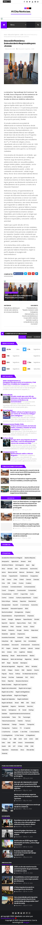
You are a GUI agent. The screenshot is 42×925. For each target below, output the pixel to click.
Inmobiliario (5, 645)
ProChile (11, 677)
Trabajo (14, 724)
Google (19, 630)
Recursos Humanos (22, 681)
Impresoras (21, 634)
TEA (19, 717)
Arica (3, 569)
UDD (36, 739)
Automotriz (33, 569)
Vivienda (4, 753)
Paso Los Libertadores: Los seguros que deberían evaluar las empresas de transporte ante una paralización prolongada (26, 504)
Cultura (11, 598)
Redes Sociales (6, 684)
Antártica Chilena (7, 565)
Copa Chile (24, 594)
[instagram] (35, 2)
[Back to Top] (29, 913)
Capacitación (13, 576)
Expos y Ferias (21, 623)
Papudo (4, 674)
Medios (32, 655)
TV (21, 728)
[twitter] (30, 2)
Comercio (5, 587)
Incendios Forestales (8, 637)
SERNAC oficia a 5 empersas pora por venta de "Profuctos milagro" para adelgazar (23, 414)
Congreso (11, 590)
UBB (15, 739)
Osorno (36, 670)
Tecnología (26, 717)
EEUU (26, 608)
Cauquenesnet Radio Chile (13, 424)
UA (10, 739)
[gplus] (38, 2)
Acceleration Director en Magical (12, 558)
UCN (25, 739)
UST (14, 746)
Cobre (14, 583)
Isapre (8, 648)
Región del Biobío (23, 699)
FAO (35, 623)
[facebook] (24, 2)
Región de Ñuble (7, 695)
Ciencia (28, 579)
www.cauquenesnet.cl (11, 381)
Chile (15, 579)
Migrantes (28, 659)
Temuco (27, 721)
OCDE (3, 670)
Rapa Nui (10, 681)
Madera (29, 652)
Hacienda (5, 634)
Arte (16, 569)
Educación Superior (13, 35)
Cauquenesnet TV (10, 452)
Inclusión (20, 637)
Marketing (5, 655)
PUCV (32, 677)
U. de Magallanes (7, 735)
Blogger (26, 922)
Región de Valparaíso (8, 699)
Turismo (14, 728)
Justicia (23, 648)
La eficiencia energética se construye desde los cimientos (26, 535)
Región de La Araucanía (9, 688)
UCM (20, 739)
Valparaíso (5, 750)
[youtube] (32, 2)
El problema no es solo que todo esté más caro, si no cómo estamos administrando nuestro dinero (27, 822)
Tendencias (5, 724)
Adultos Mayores (30, 558)
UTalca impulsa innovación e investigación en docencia (24, 888)
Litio (15, 652)
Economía (34, 605)
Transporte (30, 724)
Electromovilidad (7, 612)
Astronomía (24, 569)
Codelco (28, 583)
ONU (23, 670)
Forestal (18, 627)
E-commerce (25, 605)
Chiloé (21, 579)
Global (4, 630)
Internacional (25, 645)
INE (11, 641)
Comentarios (31, 498)
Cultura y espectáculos (23, 598)
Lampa (37, 648)
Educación (5, 608)
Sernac (4, 710)
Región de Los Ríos (7, 692)
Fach (29, 623)
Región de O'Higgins (20, 695)
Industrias (5, 641)
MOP (3, 663)
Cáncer (4, 576)
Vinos (22, 750)
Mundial (15, 663)
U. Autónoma (6, 732)
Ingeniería (18, 641)
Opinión (29, 670)
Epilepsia (18, 619)
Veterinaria (14, 750)
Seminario (21, 706)
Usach (4, 746)
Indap (27, 637)
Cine (3, 583)
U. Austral (27, 728)
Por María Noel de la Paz (30, 674)
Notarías (34, 666)
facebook (37, 337)
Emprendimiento (19, 616)
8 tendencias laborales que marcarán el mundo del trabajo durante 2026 (25, 853)
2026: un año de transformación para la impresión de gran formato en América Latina (26, 869)
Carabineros (24, 576)
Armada (9, 569)
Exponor (12, 623)
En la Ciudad (7, 410)
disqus (29, 337)
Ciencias (36, 579)
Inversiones (35, 645)
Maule (12, 655)
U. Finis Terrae (19, 735)
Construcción (21, 590)
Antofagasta (19, 565)
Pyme (3, 681)
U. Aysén (15, 732)
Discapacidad (6, 605)
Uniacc (20, 742)
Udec (3, 742)
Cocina (21, 583)
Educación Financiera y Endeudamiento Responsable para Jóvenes (18, 297)
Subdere (4, 713)
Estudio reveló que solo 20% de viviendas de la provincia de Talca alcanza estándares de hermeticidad (23, 399)
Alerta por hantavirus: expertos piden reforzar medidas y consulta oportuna (23, 480)
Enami (4, 619)
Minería (36, 659)
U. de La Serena (34, 732)
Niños (27, 666)
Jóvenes (15, 648)
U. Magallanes (30, 735)
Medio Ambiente (22, 655)
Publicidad (19, 677)
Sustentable (6, 717)
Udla (9, 742)
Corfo (32, 594)
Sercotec (30, 706)
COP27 (16, 594)
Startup (31, 710)
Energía (10, 619)
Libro (3, 652)
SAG (27, 703)
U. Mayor (4, 739)
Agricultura (15, 561)
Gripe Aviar (34, 630)
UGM (21, 35)
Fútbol (32, 627)
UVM (32, 746)
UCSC (31, 739)
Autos (4, 572)
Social (24, 710)
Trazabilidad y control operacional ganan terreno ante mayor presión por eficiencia (26, 879)
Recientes (10, 498)
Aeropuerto (5, 561)
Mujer (8, 663)
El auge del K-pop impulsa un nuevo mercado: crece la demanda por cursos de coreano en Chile (24, 441)
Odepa (10, 670)
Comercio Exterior (16, 587)
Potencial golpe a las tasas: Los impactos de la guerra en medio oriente (25, 832)
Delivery (15, 601)
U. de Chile (23, 732)
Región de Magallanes (23, 692)
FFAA (12, 627)
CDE (3, 579)
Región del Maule (7, 703)
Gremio (26, 630)
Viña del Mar (30, 750)
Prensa (4, 677)
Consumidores (6, 594)
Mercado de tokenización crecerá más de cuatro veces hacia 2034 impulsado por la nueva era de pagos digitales (24, 472)
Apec (27, 565)
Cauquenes (34, 576)
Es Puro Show (8, 438)
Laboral (30, 648)
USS (9, 746)
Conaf (4, 590)
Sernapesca (12, 710)
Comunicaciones (29, 587)
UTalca (20, 746)
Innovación (15, 645)
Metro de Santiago (16, 659)
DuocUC (15, 605)
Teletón (20, 721)
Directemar (32, 601)
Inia (25, 641)
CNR (8, 583)
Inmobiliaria (32, 641)
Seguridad (5, 706)
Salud (33, 703)
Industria (34, 637)
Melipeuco (5, 659)
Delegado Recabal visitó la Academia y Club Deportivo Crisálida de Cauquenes (19, 383)
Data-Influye (6, 601)
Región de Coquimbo (20, 684)
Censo (9, 579)
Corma (4, 598)
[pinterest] (27, 2)
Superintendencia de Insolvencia (20, 713)
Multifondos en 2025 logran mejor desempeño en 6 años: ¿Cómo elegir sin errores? (26, 843)
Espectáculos (27, 619)
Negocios (20, 666)
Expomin (4, 623)
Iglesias (12, 634)
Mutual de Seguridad (8, 666)
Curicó (35, 598)
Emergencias (19, 612)
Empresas (31, 616)
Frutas (26, 627)
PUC (26, 677)
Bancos (21, 572)
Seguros (13, 706)
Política (17, 674)
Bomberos (30, 572)
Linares (9, 652)
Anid (29, 561)
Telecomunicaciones (8, 721)
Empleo (28, 612)
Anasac (23, 561)
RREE (22, 703)
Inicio (5, 35)
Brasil (37, 572)
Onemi (17, 670)
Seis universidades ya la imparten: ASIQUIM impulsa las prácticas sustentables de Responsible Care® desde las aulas (26, 900)
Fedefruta (5, 627)
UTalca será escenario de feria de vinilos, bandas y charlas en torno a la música (23, 428)
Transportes (6, 728)
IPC (3, 648)
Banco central (12, 572)
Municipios (23, 663)
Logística (22, 652)
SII (19, 710)
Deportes (23, 601)
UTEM (26, 746)
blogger (22, 337)
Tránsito (21, 724)
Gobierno (11, 630)
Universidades (29, 742)
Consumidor (32, 590)
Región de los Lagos (25, 688)
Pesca (11, 674)
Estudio (36, 619)
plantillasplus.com (8, 918)
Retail (17, 703)
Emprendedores (7, 616)
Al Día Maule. (8, 395)
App (33, 565)
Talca (14, 717)
